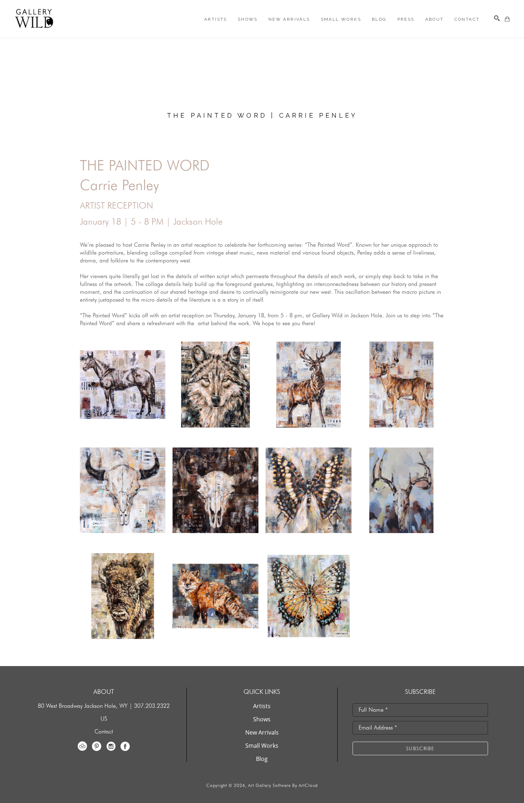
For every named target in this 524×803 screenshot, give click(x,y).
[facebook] (125, 746)
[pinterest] (96, 746)
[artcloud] (82, 746)
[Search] (497, 18)
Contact (103, 731)
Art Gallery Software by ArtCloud (283, 785)
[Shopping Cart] (507, 19)
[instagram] (110, 746)
